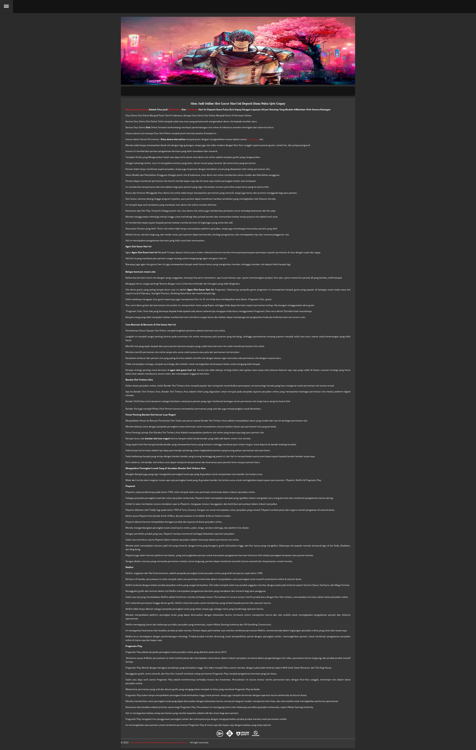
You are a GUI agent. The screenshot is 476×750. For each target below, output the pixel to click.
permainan (253, 139)
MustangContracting (137, 109)
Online (174, 109)
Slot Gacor (192, 109)
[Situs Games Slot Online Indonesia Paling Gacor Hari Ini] (238, 6)
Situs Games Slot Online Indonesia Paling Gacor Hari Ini (158, 742)
